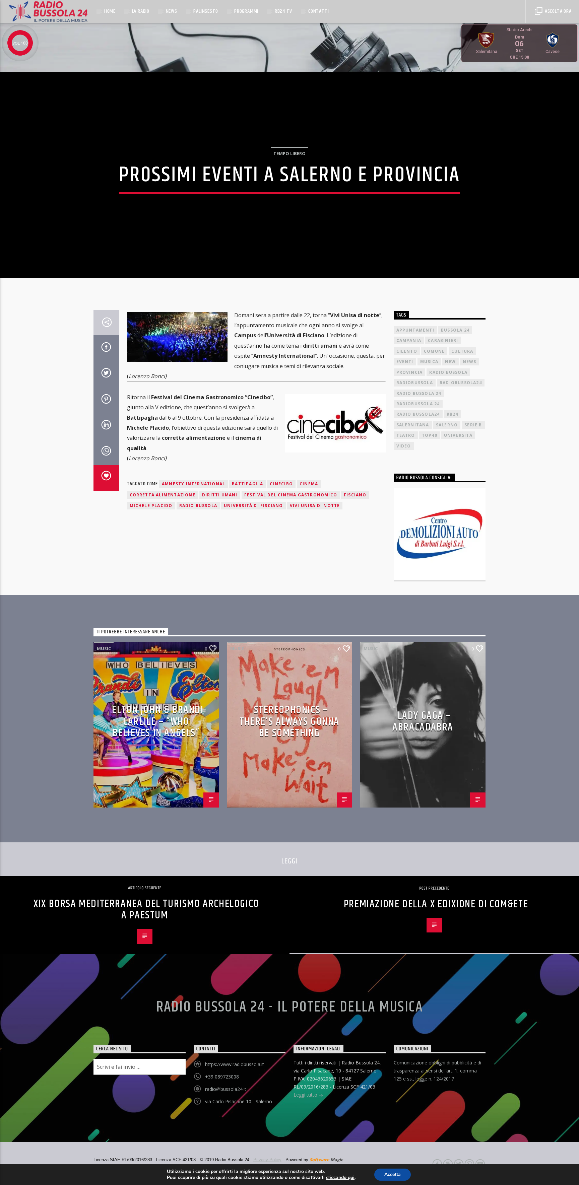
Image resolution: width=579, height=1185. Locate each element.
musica (429, 361)
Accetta (392, 1174)
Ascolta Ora (557, 11)
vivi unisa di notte (315, 505)
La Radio (140, 11)
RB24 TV (283, 11)
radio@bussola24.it (225, 1089)
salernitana (412, 425)
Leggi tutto (306, 1095)
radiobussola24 (461, 383)
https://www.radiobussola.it (234, 1064)
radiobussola (414, 383)
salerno (447, 425)
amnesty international (193, 484)
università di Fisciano (253, 505)
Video (403, 446)
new (450, 361)
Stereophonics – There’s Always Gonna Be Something (289, 721)
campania (409, 340)
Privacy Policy (267, 1159)
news (469, 361)
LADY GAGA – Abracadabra (422, 721)
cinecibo (281, 484)
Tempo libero (289, 153)
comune (434, 351)
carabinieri (443, 340)
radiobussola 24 (418, 404)
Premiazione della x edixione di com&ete (436, 904)
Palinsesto (205, 11)
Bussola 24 (455, 330)
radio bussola (198, 505)
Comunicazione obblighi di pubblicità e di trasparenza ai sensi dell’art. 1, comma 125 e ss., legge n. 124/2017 (437, 1070)
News (171, 11)
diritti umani (220, 495)
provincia (409, 372)
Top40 (429, 435)
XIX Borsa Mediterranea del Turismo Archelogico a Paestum (146, 910)
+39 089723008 (222, 1076)
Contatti (318, 11)
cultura (462, 351)
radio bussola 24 (418, 393)
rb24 (452, 414)
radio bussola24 (418, 414)
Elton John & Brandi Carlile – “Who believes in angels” (157, 721)
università (458, 435)
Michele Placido (151, 505)
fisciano (355, 495)
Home (110, 11)
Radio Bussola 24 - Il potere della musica (289, 1007)
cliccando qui (340, 1178)
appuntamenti (415, 330)
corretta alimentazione (162, 495)
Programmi (246, 11)
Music (104, 648)
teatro (405, 435)
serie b (473, 425)
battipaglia (247, 484)
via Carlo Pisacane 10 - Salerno (238, 1101)
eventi (404, 361)
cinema (309, 484)
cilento (406, 351)
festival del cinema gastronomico (290, 495)
